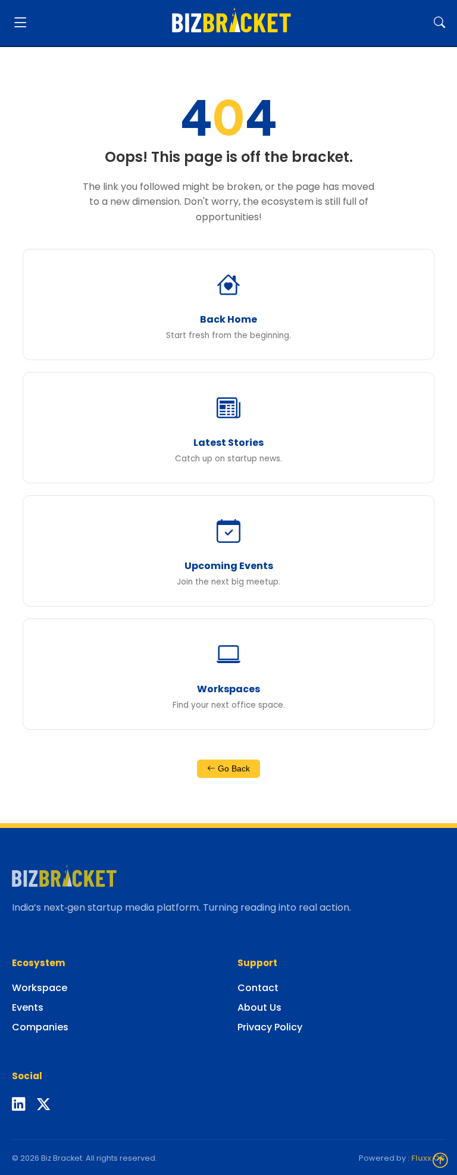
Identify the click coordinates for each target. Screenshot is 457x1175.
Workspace (39, 988)
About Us (259, 1007)
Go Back (232, 768)
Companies (40, 1027)
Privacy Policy (269, 1027)
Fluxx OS (428, 1158)
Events (27, 1007)
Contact (257, 988)
